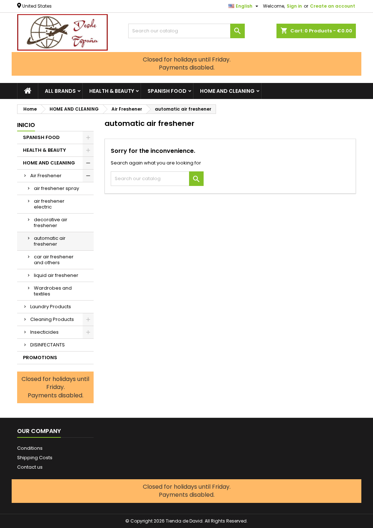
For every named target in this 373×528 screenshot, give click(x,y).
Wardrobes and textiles (53, 291)
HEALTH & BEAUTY (111, 91)
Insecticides (44, 332)
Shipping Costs (34, 457)
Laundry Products (50, 306)
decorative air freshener (50, 222)
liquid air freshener (56, 275)
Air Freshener (46, 175)
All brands (60, 91)
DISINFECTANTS (47, 344)
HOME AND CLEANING (227, 91)
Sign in (294, 6)
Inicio (26, 125)
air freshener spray (56, 188)
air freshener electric (49, 204)
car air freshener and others (54, 259)
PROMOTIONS (40, 357)
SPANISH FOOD (167, 91)
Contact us (30, 467)
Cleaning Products (52, 319)
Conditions (30, 448)
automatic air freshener (50, 241)
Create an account (332, 6)
